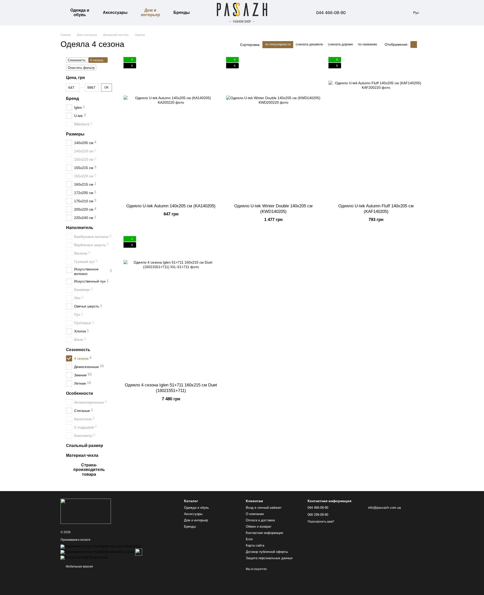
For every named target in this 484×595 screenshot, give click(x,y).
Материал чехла (82, 455)
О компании (255, 514)
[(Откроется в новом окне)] (138, 552)
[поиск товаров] (203, 13)
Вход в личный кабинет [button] (264, 507)
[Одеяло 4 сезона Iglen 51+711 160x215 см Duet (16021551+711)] (171, 307)
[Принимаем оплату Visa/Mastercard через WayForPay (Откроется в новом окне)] (100, 546)
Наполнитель (79, 227)
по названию (367, 44)
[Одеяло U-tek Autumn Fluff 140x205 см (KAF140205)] (376, 128)
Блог (249, 539)
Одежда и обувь (79, 12)
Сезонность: (77, 60)
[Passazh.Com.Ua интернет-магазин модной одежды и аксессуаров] (85, 511)
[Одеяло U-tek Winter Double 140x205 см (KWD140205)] (273, 128)
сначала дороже (340, 44)
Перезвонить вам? (321, 521)
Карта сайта (255, 545)
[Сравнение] (365, 13)
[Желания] (378, 13)
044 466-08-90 (331, 12)
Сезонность (78, 349)
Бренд (72, 98)
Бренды (181, 12)
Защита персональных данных (269, 558)
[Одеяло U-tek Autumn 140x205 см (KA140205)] (171, 128)
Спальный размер (84, 445)
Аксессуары (115, 12)
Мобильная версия (79, 566)
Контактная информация (264, 533)
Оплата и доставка (260, 520)
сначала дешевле (309, 44)
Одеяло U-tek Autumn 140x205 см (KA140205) (171, 206)
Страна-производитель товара (89, 469)
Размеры (75, 134)
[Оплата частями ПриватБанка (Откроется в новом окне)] (84, 557)
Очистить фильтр (81, 68)
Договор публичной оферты (267, 552)
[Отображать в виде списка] (420, 44)
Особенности (79, 393)
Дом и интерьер (150, 12)
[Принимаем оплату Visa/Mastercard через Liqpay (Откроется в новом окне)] (97, 552)
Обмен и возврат (258, 526)
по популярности (278, 44)
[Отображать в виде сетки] (413, 44)
